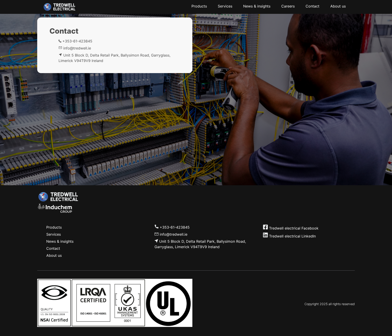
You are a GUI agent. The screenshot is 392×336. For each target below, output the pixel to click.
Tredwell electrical (284, 236)
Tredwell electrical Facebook (293, 228)
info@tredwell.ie (173, 234)
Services (53, 234)
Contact (53, 248)
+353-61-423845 (76, 41)
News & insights (60, 241)
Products (54, 227)
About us (54, 255)
